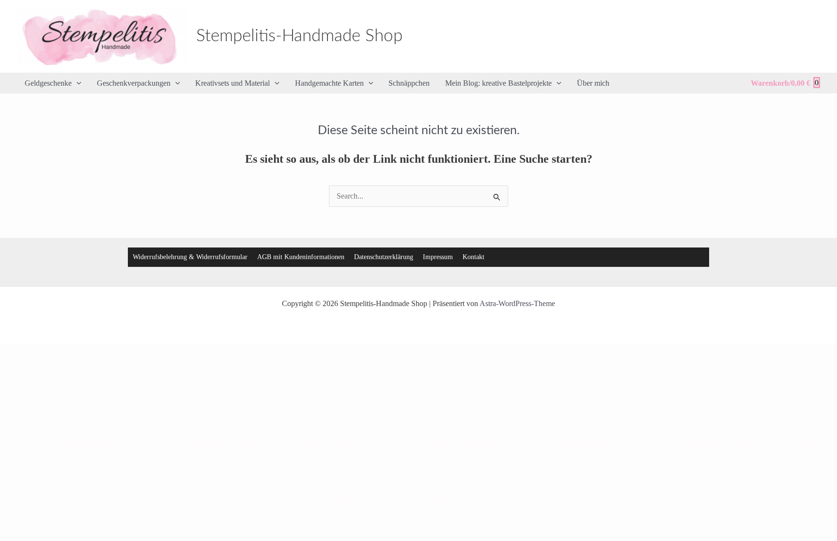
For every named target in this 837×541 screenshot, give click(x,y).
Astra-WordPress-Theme (517, 303)
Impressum (438, 257)
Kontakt (473, 257)
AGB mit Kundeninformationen (300, 257)
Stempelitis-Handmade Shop (299, 36)
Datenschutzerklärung (383, 257)
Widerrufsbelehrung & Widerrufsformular (190, 257)
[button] (76, 83)
